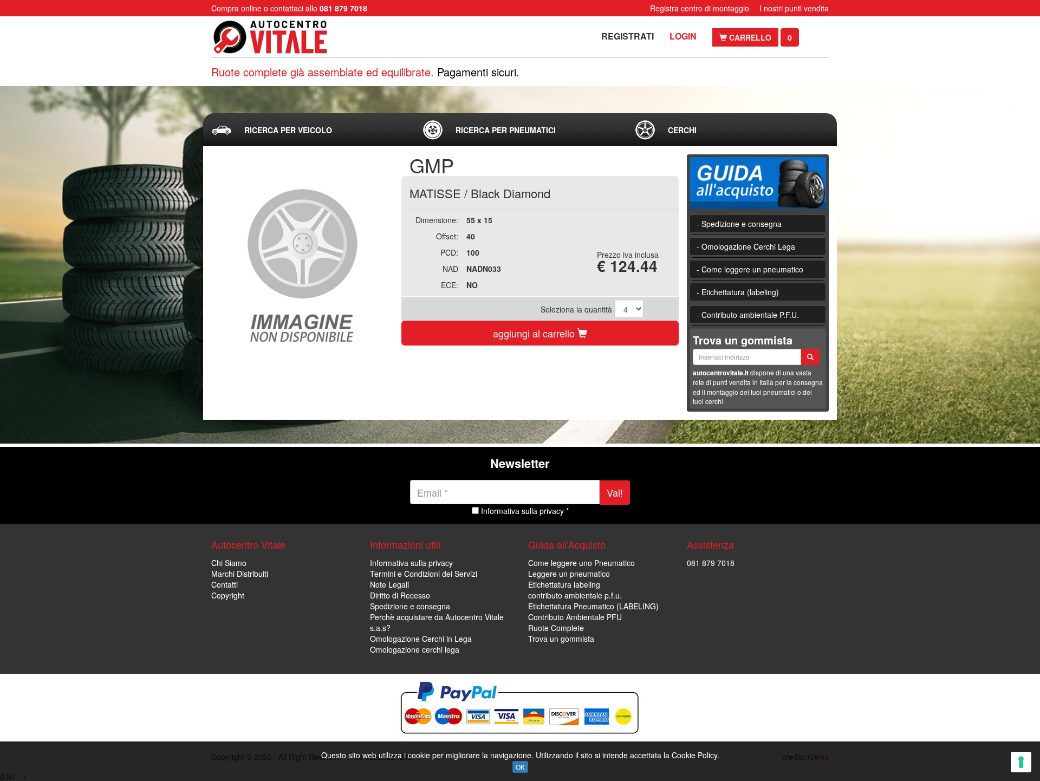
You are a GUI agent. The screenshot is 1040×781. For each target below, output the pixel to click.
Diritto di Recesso (400, 595)
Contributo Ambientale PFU (575, 616)
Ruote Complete (556, 627)
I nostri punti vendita (794, 8)
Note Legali (389, 584)
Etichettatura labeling (564, 584)
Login (683, 36)
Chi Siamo (228, 562)
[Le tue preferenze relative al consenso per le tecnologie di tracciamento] (1021, 762)
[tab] (308, 130)
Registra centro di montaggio (699, 8)
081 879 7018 (710, 562)
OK (520, 766)
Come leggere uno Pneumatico (581, 562)
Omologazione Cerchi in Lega (421, 638)
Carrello (749, 37)
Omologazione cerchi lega (414, 649)
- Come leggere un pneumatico (750, 269)
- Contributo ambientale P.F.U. (748, 314)
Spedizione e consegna (410, 606)
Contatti (224, 584)
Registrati (627, 36)
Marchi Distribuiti (239, 573)
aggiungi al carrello (535, 333)
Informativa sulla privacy (411, 562)
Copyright (227, 595)
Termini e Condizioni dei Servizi (423, 573)
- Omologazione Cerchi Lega (746, 246)
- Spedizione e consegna (739, 223)
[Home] (280, 37)
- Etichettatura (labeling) (738, 292)
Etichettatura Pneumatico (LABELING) (593, 606)
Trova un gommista (561, 638)
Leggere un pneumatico (569, 573)
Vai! (615, 492)
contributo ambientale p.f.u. (575, 595)
